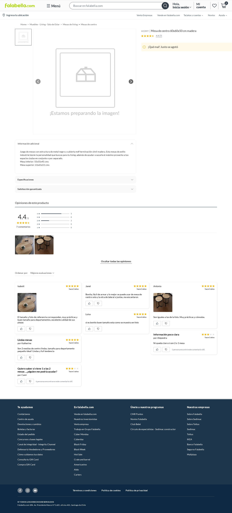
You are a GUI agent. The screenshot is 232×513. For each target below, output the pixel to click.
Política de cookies (111, 490)
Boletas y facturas (26, 429)
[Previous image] (38, 81)
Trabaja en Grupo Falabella (87, 429)
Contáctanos (24, 414)
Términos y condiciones (84, 490)
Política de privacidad (137, 490)
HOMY (145, 31)
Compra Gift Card (26, 464)
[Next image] (131, 81)
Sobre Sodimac (194, 419)
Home (24, 24)
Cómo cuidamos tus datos (30, 454)
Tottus (190, 434)
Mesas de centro (89, 24)
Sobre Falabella (194, 414)
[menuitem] (191, 15)
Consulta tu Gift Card (28, 459)
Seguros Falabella (195, 449)
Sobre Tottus (193, 424)
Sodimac (191, 429)
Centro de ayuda (26, 419)
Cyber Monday (81, 434)
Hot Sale (78, 454)
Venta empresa (81, 424)
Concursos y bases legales (30, 439)
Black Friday (80, 444)
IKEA (189, 439)
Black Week (79, 449)
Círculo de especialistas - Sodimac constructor (153, 429)
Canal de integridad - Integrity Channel (36, 444)
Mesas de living (70, 24)
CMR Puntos (137, 414)
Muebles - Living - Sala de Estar (45, 24)
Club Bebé (136, 424)
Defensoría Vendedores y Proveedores (36, 449)
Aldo (76, 469)
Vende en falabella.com (85, 414)
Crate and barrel (82, 459)
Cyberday (78, 439)
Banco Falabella (194, 444)
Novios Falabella (139, 419)
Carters (77, 474)
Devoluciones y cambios (29, 424)
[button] (119, 5)
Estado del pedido (26, 434)
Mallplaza (191, 454)
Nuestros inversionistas (85, 419)
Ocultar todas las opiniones (116, 261)
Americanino (80, 464)
